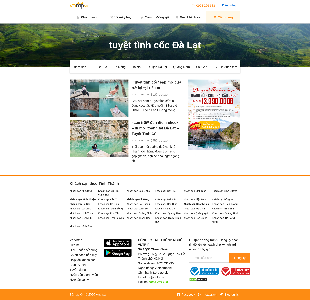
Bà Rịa (102, 67)
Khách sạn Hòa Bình (166, 204)
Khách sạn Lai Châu (80, 208)
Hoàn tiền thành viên (84, 274)
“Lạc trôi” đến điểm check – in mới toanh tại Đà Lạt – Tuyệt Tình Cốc (155, 128)
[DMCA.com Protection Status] (198, 279)
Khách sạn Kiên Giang (225, 204)
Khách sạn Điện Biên (194, 199)
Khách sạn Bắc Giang (138, 190)
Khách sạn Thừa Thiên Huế (168, 219)
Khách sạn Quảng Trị (81, 217)
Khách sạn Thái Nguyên (111, 217)
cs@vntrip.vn (156, 277)
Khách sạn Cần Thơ (109, 199)
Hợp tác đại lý (79, 279)
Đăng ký (240, 258)
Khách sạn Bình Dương (224, 190)
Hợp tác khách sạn (83, 260)
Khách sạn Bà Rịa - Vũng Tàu (109, 192)
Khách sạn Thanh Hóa (139, 217)
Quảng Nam (181, 67)
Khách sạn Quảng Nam (168, 213)
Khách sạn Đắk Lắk (165, 199)
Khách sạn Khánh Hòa (196, 204)
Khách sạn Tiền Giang (195, 217)
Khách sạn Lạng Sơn (138, 208)
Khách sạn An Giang (81, 190)
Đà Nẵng (119, 67)
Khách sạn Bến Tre (165, 190)
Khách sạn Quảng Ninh (225, 213)
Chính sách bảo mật (83, 255)
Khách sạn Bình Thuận (83, 199)
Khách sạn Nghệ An (194, 208)
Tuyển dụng (78, 269)
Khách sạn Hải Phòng (138, 204)
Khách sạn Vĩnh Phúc (81, 226)
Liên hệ (75, 245)
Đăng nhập (229, 5)
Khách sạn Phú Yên (108, 213)
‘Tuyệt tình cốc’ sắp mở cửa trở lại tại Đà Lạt (156, 85)
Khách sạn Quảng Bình (139, 213)
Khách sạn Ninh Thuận (82, 213)
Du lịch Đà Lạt (157, 67)
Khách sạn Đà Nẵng (138, 199)
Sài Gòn (201, 67)
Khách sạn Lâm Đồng (110, 208)
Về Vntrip (76, 240)
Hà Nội (136, 67)
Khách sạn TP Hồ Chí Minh (224, 219)
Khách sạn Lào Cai (165, 208)
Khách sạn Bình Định (194, 190)
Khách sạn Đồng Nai (223, 199)
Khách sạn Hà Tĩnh (108, 204)
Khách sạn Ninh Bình (223, 208)
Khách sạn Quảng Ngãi (195, 213)
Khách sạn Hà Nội (80, 204)
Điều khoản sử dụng (83, 250)
